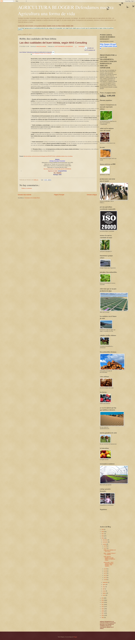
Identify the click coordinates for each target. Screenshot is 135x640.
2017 (103, 533)
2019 (103, 529)
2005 (103, 617)
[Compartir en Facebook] (49, 180)
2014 (103, 598)
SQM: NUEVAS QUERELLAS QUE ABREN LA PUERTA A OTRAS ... (109, 558)
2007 (103, 613)
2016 (103, 536)
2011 (103, 604)
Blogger (75, 637)
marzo (104, 591)
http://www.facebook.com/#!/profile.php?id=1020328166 (57, 169)
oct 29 (105, 546)
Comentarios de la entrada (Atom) (32, 197)
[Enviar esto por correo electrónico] (44, 180)
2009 (103, 608)
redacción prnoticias (41, 46)
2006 (103, 615)
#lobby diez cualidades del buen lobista (110, 550)
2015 (103, 538)
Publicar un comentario (26, 188)
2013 (103, 600)
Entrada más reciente (24, 194)
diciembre (105, 540)
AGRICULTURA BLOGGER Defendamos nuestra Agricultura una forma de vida (66, 10)
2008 (103, 611)
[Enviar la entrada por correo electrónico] (42, 179)
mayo (104, 586)
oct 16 (105, 575)
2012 (103, 602)
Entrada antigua (92, 194)
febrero (104, 593)
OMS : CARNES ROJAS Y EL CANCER (110, 554)
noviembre (105, 542)
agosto (104, 584)
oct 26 (105, 568)
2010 (103, 606)
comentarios (82, 46)
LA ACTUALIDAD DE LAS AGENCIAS (63, 46)
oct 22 (105, 571)
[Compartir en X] (47, 180)
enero (104, 595)
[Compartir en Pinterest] (50, 180)
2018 (103, 531)
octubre (104, 544)
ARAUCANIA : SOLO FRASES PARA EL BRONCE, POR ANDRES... (109, 564)
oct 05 (105, 579)
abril (104, 588)
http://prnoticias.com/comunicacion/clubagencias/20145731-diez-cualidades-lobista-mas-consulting (48, 156)
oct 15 (105, 577)
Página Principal (59, 194)
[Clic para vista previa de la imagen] (59, 54)
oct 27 (105, 548)
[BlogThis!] (46, 180)
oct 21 (105, 573)
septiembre (105, 582)
